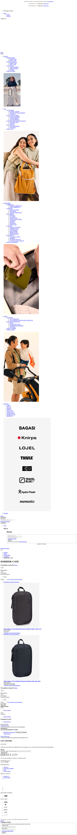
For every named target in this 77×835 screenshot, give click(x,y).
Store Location (7, 771)
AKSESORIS (7, 555)
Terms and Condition (9, 768)
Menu (2, 52)
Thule (7, 710)
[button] (11, 582)
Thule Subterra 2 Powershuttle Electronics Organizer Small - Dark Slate (22, 681)
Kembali (6, 552)
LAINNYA (6, 556)
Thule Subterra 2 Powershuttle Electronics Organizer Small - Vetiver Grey (23, 629)
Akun (5, 13)
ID (3, 820)
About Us (6, 767)
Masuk (8, 14)
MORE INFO (46, 5)
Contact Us (6, 776)
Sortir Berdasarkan (5, 574)
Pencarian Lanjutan (5, 521)
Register (9, 16)
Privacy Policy (7, 777)
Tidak (7, 716)
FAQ (5, 769)
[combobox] (8, 520)
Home (5, 554)
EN (2, 820)
